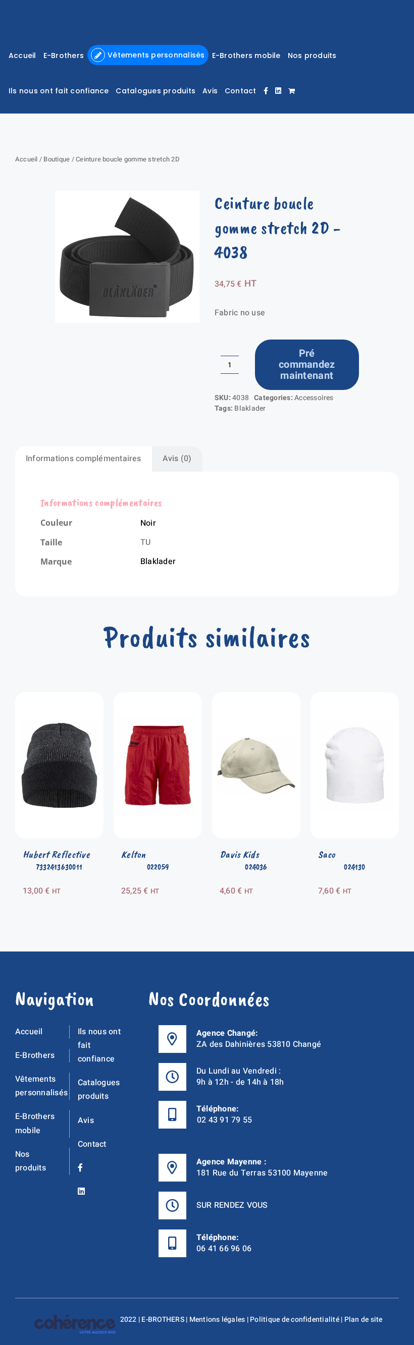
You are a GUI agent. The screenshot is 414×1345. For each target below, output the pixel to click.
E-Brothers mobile (35, 1123)
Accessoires (314, 398)
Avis (86, 1120)
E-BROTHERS (162, 1319)
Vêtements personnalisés (41, 1086)
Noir (148, 523)
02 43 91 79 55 (224, 1120)
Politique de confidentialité (294, 1319)
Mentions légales (217, 1319)
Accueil (26, 159)
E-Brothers (35, 1055)
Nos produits (30, 1161)
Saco (326, 854)
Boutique (56, 159)
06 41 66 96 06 (223, 1249)
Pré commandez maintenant (307, 364)
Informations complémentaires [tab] (83, 459)
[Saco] (354, 699)
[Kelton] (158, 699)
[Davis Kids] (256, 699)
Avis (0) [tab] (177, 459)
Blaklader (250, 408)
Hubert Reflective (56, 854)
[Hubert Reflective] (59, 699)
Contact (92, 1144)
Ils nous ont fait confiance (99, 1045)
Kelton (133, 854)
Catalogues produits (99, 1089)
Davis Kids (239, 854)
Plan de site (363, 1319)
